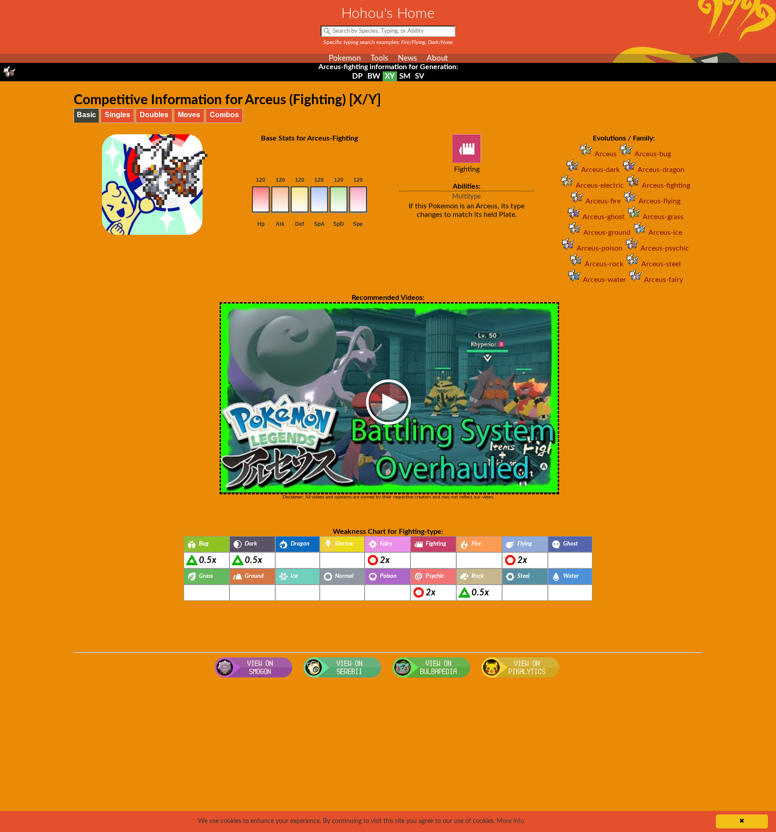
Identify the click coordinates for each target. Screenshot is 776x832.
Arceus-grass (663, 216)
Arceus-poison (599, 248)
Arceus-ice (665, 232)
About (437, 58)
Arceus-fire (603, 201)
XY (390, 76)
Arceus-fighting (666, 185)
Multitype (466, 196)
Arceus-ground (606, 232)
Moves (189, 115)
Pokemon (345, 58)
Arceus (606, 154)
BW (373, 76)
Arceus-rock (604, 264)
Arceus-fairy (663, 279)
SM (404, 76)
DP (357, 76)
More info (510, 821)
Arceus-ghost (603, 216)
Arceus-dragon (661, 169)
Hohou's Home (388, 13)
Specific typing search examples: (388, 42)
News (407, 58)
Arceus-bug (653, 154)
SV (419, 76)
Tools (379, 58)
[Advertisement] (388, 754)
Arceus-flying (659, 201)
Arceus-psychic (664, 248)
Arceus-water (604, 279)
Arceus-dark (600, 169)
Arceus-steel (661, 264)
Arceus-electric (600, 185)
